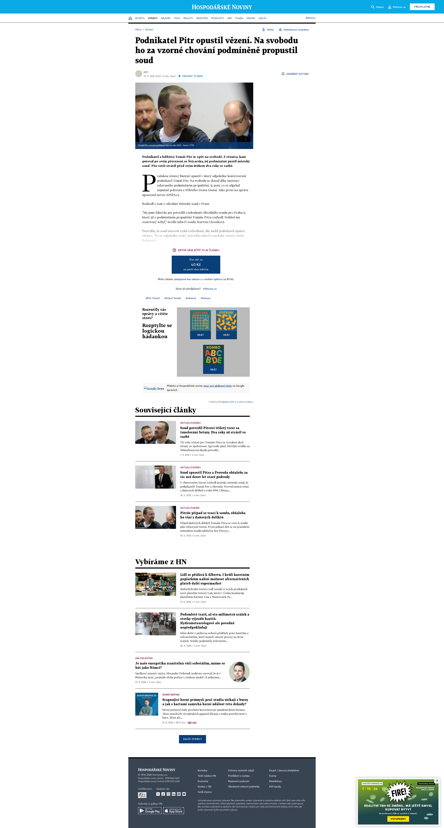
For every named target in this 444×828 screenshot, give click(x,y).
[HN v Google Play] (149, 810)
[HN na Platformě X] (158, 794)
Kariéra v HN (204, 787)
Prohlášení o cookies (239, 776)
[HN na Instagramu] (168, 794)
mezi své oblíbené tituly (217, 385)
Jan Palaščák (144, 658)
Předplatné (422, 6)
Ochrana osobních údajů (241, 770)
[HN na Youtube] (184, 794)
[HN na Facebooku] (163, 794)
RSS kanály (275, 787)
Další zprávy (192, 738)
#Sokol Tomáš (172, 298)
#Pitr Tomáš (153, 298)
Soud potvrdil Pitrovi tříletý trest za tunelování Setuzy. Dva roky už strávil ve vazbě (213, 432)
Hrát (200, 334)
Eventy (272, 776)
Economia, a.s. (160, 775)
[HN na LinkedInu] (173, 794)
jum (146, 71)
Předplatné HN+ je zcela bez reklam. (236, 401)
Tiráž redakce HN (207, 776)
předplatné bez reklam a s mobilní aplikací (198, 279)
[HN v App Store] (173, 810)
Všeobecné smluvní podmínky (244, 787)
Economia (203, 781)
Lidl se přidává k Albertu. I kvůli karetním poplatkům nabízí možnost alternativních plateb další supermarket (214, 579)
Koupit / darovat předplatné (284, 770)
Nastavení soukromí (238, 781)
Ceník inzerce (205, 792)
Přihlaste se (210, 288)
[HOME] (130, 18)
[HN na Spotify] (179, 794)
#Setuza (205, 298)
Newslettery (275, 781)
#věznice (191, 298)
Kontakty (202, 770)
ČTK (192, 145)
